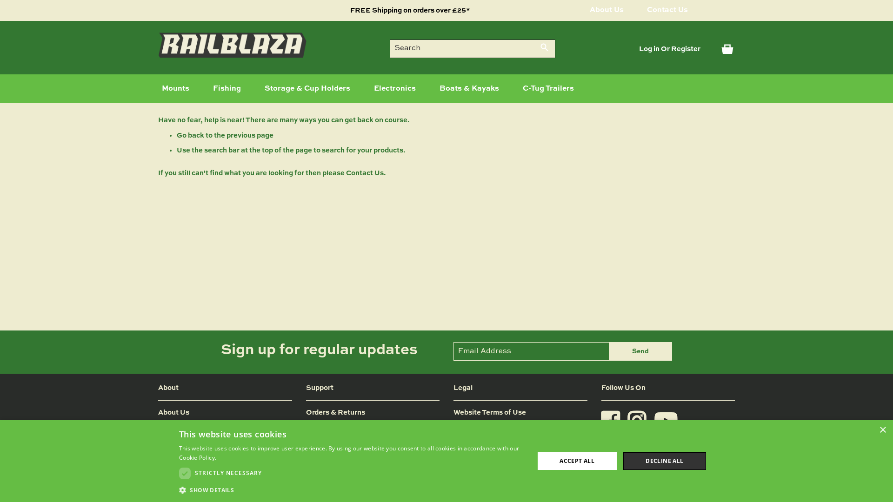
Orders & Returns (335, 412)
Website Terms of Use (489, 412)
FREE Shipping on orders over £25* (410, 10)
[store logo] (233, 45)
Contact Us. (366, 173)
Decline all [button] (664, 461)
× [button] (882, 430)
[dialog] (446, 461)
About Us (607, 10)
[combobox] (472, 49)
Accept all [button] (577, 461)
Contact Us (667, 10)
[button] (351, 489)
